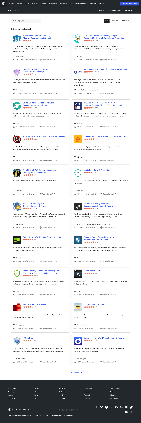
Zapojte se (88, 388)
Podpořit (87, 395)
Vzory (36, 398)
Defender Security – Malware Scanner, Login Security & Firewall (99, 205)
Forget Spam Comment (94, 304)
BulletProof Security (92, 271)
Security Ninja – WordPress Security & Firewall (104, 338)
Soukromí (11, 398)
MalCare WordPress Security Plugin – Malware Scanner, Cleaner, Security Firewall (103, 104)
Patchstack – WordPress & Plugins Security (42, 237)
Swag (87, 398)
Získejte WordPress (129, 3)
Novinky (11, 392)
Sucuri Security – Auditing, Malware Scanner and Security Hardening (38, 104)
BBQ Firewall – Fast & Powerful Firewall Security (105, 136)
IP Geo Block (28, 338)
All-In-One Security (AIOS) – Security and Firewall (105, 69)
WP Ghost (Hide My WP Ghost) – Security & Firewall (35, 205)
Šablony (36, 392)
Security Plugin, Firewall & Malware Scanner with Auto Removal (99, 238)
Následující (78, 373)
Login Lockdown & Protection (97, 170)
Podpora (62, 392)
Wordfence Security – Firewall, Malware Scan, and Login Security (38, 37)
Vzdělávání (62, 388)
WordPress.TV (64, 398)
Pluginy (36, 395)
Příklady (36, 388)
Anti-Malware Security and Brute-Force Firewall (44, 136)
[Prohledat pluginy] (39, 21)
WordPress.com (115, 388)
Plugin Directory (13, 10)
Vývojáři (61, 395)
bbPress (112, 395)
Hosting (11, 395)
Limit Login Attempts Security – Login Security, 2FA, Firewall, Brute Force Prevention (104, 37)
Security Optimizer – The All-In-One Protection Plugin (35, 70)
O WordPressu (13, 388)
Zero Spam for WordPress (34, 304)
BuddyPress (114, 398)
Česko (30, 410)
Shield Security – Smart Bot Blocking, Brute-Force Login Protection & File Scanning (42, 272)
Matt (111, 392)
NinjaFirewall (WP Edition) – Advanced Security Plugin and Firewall (39, 171)
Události (87, 392)
